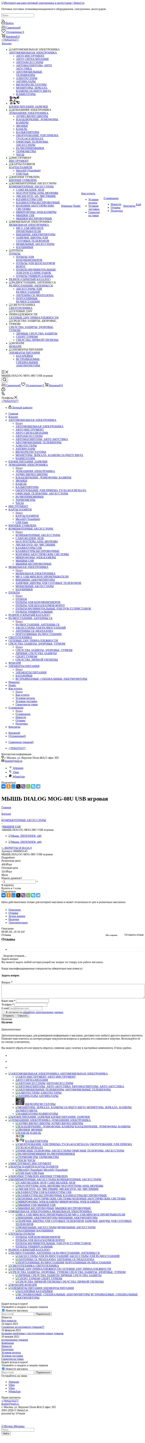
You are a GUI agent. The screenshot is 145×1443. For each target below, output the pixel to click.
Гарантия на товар (12, 1358)
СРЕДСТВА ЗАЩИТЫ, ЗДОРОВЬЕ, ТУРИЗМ (44, 650)
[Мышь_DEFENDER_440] (24, 835)
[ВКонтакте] (3, 786)
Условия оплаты (11, 1352)
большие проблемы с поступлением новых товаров (32, 1333)
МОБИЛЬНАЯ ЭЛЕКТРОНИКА (36, 573)
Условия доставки (12, 1355)
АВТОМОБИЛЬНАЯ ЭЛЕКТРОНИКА (39, 426)
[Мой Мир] (13, 786)
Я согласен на (34, 1012)
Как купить (22, 694)
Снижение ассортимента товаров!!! (22, 1326)
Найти (6, 1433)
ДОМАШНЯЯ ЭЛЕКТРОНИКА (35, 471)
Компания (7, 1342)
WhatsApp (19, 776)
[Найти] (2, 19)
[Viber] (23, 786)
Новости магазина (16, 1310)
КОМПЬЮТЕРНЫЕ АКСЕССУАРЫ (38, 535)
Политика (7, 1349)
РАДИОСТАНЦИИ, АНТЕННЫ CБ (37, 624)
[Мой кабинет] (3, 389)
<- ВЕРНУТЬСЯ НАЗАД (16, 847)
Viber (16, 772)
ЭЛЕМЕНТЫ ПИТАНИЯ (31, 672)
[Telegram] (38, 786)
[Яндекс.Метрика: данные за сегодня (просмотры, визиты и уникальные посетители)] (12, 1426)
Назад (19, 423)
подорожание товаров (14, 1339)
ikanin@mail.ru (13, 760)
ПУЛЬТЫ (21, 598)
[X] (18, 786)
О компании (23, 714)
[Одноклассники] (8, 786)
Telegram (18, 768)
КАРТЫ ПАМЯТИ (27, 515)
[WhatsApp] (28, 786)
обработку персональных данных (43, 1012)
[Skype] (33, 786)
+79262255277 (10, 39)
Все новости (8, 1320)
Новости (6, 1346)
